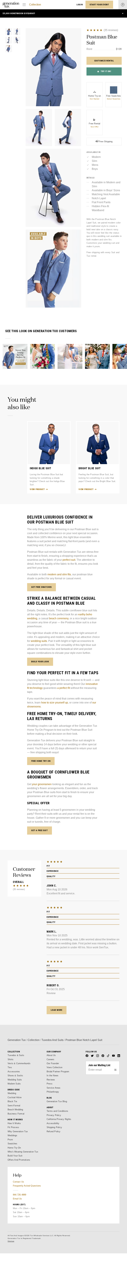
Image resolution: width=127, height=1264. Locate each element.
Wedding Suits (15, 1079)
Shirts (10, 1059)
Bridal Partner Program (58, 1071)
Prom (10, 1139)
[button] (53, 67)
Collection (35, 4)
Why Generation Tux (18, 1131)
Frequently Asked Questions (27, 1185)
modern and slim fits (59, 574)
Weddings (12, 1135)
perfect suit (69, 559)
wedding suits (39, 641)
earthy (81, 614)
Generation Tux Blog (57, 1101)
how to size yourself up (54, 702)
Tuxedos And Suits (53, 1040)
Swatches (12, 1143)
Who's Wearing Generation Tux (23, 1151)
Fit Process (13, 1127)
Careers (50, 1059)
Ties (10, 1067)
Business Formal (16, 1113)
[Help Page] (122, 4)
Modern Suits (14, 1083)
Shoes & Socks (15, 1075)
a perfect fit (63, 688)
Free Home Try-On (40, 761)
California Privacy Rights (59, 1119)
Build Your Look (40, 661)
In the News (52, 1075)
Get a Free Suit (39, 830)
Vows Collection (54, 1067)
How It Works (14, 1123)
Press (49, 1083)
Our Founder (53, 1063)
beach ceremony (58, 618)
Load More (56, 1010)
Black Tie (12, 1101)
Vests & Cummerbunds (19, 1063)
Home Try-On (14, 1147)
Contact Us (18, 1182)
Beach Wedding (15, 1109)
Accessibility (53, 1123)
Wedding (12, 1093)
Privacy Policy (54, 1115)
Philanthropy (53, 1092)
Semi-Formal (14, 1105)
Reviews (51, 1079)
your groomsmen (42, 784)
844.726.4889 (19, 1194)
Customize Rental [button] (104, 60)
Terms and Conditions (57, 1111)
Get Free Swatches (41, 587)
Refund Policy (54, 1131)
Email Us (17, 1198)
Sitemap (11, 1241)
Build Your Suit (15, 1155)
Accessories (14, 1071)
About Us (51, 1055)
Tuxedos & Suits (16, 1055)
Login (80, 4)
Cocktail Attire (14, 1097)
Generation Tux (17, 1040)
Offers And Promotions (19, 1160)
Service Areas (54, 1088)
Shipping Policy (54, 1127)
